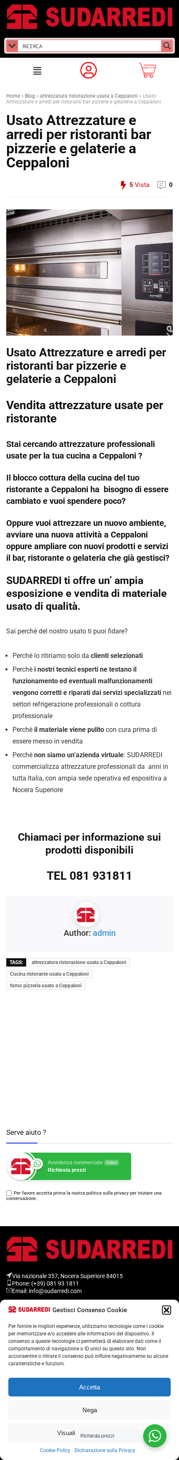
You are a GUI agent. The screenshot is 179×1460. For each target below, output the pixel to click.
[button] (166, 1310)
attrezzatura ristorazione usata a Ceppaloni (89, 96)
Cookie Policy (55, 1450)
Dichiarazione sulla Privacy (105, 1450)
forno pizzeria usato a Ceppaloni (46, 986)
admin (104, 933)
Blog (30, 96)
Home (13, 96)
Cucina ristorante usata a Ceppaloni (49, 974)
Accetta (89, 1387)
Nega (89, 1409)
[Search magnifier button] (167, 46)
